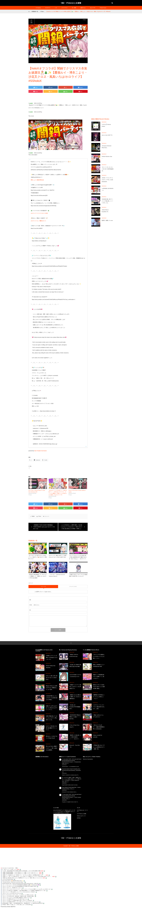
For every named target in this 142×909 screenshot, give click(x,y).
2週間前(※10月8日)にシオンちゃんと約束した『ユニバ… (99, 696)
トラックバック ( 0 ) (73, 586)
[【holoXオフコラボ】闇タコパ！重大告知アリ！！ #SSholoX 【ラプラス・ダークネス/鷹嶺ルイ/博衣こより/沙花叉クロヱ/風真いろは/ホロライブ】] (58, 483)
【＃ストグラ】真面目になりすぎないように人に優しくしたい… (99, 656)
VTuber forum (103, 7)
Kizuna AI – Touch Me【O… (75, 746)
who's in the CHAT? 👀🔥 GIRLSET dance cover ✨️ (12, 880)
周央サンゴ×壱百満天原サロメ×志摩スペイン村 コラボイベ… (98, 676)
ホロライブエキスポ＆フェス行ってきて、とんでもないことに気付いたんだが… (18, 894)
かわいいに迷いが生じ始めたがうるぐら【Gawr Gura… (51, 677)
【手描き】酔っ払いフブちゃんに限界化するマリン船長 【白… (99, 747)
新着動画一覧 (35, 11)
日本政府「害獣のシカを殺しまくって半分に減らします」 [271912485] (16, 904)
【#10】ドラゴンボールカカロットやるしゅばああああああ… (107, 179)
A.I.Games (38, 7)
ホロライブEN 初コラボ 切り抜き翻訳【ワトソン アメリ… (51, 728)
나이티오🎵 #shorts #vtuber (7, 879)
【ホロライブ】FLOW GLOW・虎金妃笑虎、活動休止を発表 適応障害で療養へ (18, 896)
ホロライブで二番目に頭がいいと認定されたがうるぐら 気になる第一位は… (58, 556)
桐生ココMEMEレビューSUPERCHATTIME (99, 665)
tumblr (67, 813)
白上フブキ (92, 7)
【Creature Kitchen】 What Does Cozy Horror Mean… (13, 882)
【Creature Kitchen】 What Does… (107, 146)
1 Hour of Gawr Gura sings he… (74, 726)
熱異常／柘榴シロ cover (107, 220)
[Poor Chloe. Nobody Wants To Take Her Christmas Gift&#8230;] (37, 483)
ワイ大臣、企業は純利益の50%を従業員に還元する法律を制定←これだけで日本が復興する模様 (21, 870)
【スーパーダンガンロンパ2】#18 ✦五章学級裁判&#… (108, 169)
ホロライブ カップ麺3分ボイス (38, 220)
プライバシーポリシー (71, 11)
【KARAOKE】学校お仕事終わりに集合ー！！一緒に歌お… (75, 716)
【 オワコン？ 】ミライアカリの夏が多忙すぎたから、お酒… (99, 706)
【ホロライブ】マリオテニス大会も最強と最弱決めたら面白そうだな (16, 897)
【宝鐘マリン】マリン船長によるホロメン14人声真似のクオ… (75, 686)
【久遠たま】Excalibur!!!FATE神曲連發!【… (75, 706)
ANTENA (79, 818)
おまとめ (55, 810)
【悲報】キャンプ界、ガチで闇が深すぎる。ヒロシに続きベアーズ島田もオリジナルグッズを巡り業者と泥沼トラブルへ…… (27, 876)
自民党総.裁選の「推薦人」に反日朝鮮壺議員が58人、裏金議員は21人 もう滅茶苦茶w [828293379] (22, 903)
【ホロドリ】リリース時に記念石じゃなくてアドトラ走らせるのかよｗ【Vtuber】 (18, 892)
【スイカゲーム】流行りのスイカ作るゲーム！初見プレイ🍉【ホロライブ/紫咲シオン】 (37, 557)
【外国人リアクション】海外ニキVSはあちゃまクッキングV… (52, 657)
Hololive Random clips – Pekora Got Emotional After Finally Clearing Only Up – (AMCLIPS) (20, 883)
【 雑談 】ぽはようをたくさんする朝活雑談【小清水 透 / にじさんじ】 (78, 575)
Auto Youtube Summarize (40, 450)
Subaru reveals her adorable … (97, 736)
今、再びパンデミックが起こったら (9, 869)
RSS (112, 3)
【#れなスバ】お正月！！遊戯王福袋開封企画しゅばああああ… (99, 726)
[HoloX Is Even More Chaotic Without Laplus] (77, 483)
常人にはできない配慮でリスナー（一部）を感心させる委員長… (51, 748)
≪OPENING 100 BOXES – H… (107, 189)
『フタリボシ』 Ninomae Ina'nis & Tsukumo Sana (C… (57, 575)
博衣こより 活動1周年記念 (37, 180)
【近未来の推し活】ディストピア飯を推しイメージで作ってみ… (107, 201)
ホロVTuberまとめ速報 (81, 813)
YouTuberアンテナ (60, 810)
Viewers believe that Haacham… (50, 666)
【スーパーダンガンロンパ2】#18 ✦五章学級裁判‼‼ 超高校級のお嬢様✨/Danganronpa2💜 (20, 885)
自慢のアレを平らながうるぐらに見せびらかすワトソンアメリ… (51, 707)
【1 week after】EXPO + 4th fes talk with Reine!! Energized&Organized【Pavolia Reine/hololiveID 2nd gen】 (71, 760)
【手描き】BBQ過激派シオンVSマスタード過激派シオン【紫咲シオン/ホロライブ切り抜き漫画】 (37, 576)
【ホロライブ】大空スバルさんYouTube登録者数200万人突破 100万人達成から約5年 (19, 886)
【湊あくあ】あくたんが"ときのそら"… (98, 715)
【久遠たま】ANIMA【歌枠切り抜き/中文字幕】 (75, 665)
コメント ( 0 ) (43, 586)
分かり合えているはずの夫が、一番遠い (10, 868)
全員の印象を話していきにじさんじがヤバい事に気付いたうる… (51, 717)
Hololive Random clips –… (107, 157)
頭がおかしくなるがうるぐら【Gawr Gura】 (51, 737)
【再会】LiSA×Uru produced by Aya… (74, 655)
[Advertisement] (102, 41)
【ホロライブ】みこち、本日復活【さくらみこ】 (12, 887)
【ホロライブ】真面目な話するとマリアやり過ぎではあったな (14, 899)
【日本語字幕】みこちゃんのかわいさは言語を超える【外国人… (51, 697)
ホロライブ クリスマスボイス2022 (39, 213)
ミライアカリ (64, 7)
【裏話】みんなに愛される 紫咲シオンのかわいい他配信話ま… (75, 696)
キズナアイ (47, 7)
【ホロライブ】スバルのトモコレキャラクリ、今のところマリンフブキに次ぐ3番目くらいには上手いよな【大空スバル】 (26, 889)
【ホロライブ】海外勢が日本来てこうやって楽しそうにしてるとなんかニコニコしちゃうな (20, 901)
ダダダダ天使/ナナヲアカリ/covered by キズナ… (75, 675)
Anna (71, 788)
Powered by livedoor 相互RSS (8, 906)
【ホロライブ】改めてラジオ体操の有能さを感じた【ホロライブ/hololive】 (17, 900)
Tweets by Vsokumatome (88, 759)
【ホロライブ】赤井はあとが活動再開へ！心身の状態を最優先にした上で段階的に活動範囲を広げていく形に (24, 890)
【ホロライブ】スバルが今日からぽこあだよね (11, 893)
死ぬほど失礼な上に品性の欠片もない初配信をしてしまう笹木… (51, 687)
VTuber (84, 19)
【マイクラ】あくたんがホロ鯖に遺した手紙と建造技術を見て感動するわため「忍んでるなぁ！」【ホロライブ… (78, 557)
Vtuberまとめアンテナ (69, 810)
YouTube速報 (57, 813)
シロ (56, 7)
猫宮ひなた (83, 7)
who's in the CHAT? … (107, 135)
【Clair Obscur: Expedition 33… (105, 210)
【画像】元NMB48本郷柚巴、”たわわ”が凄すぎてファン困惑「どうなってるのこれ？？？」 (20, 872)
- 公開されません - (34, 604)
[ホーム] (28, 10)
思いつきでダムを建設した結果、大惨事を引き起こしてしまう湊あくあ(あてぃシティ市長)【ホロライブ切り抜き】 (71, 779)
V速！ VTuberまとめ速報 (71, 3)
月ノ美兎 (74, 7)
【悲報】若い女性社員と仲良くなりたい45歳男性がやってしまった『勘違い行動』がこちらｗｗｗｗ (22, 877)
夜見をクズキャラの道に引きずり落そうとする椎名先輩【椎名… (99, 686)
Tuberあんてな (63, 813)
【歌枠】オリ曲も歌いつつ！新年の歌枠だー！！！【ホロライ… (75, 737)
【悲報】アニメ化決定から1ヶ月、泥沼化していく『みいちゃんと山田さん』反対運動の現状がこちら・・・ (23, 875)
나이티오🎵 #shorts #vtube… (106, 125)
